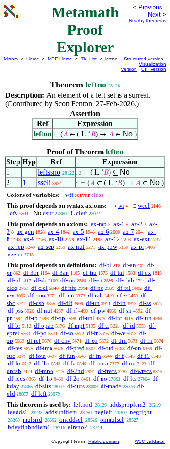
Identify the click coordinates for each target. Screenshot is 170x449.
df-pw (98, 310)
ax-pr (137, 246)
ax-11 (84, 239)
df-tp (32, 318)
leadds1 (18, 411)
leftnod (83, 404)
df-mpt (76, 325)
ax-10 (56, 239)
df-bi (105, 265)
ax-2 (137, 224)
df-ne (96, 287)
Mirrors (11, 58)
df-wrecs (141, 370)
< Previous (147, 7)
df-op (58, 318)
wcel (144, 205)
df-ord (106, 348)
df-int (115, 318)
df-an (129, 265)
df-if (71, 310)
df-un (93, 302)
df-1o (45, 378)
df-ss (145, 302)
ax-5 (78, 231)
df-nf (14, 280)
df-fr (92, 333)
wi (121, 205)
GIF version (153, 69)
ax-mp (99, 224)
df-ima (44, 348)
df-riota (98, 363)
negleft (103, 411)
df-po (40, 333)
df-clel (39, 287)
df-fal (117, 272)
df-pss (15, 310)
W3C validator (150, 441)
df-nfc (68, 287)
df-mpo (44, 370)
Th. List (89, 58)
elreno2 (77, 427)
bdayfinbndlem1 (29, 427)
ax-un (15, 254)
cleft (81, 213)
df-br (14, 325)
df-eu (95, 280)
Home (32, 58)
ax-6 (103, 231)
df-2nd (75, 370)
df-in (119, 302)
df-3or (31, 272)
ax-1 (119, 224)
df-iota (37, 355)
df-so (66, 333)
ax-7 (128, 231)
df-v (122, 295)
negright (141, 411)
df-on (134, 348)
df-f (119, 355)
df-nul (44, 310)
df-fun (67, 355)
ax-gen (25, 231)
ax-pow (107, 246)
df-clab (125, 280)
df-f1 (143, 355)
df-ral (124, 287)
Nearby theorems (147, 20)
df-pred (75, 348)
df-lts (129, 378)
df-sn (125, 310)
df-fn (95, 355)
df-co (91, 340)
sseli (44, 182)
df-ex (144, 272)
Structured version (143, 58)
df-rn (146, 340)
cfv (14, 213)
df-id (129, 325)
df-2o (73, 378)
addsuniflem (61, 411)
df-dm (119, 340)
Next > (157, 14)
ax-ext (142, 239)
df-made (111, 386)
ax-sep (46, 246)
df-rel (34, 340)
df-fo (14, 363)
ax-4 (53, 231)
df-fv (69, 363)
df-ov (129, 363)
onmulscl (112, 419)
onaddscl (71, 419)
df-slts (43, 386)
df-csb (36, 302)
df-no (100, 378)
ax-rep (16, 246)
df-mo (68, 280)
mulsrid (32, 419)
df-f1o (42, 363)
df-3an (60, 272)
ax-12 (112, 239)
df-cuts (76, 386)
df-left (39, 393)
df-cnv (62, 340)
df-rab (95, 295)
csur (48, 213)
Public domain (103, 441)
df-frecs (107, 370)
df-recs (16, 378)
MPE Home (60, 58)
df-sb (40, 280)
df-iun (144, 318)
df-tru (90, 272)
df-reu (66, 295)
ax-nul (76, 246)
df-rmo (36, 295)
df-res (15, 348)
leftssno (49, 172)
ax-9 (29, 239)
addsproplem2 (128, 404)
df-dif (65, 302)
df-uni (86, 318)
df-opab (44, 325)
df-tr (103, 325)
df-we (118, 333)
